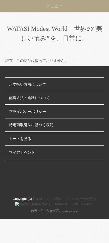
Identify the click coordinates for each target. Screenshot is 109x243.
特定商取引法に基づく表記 (31, 125)
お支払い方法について (27, 85)
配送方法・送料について (29, 98)
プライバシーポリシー (27, 112)
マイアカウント (22, 153)
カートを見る (20, 139)
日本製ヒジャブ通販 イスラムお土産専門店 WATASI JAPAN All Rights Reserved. (64, 201)
